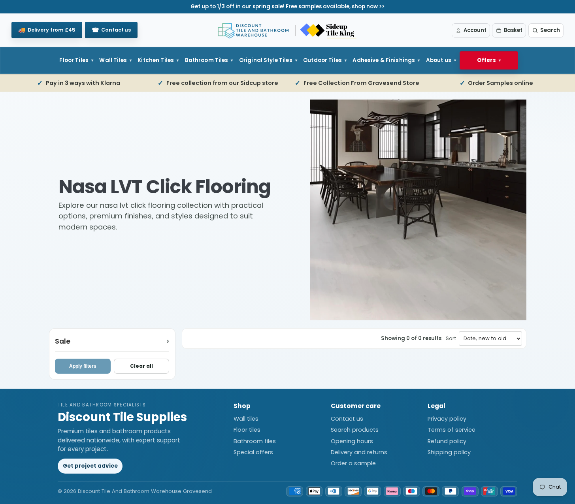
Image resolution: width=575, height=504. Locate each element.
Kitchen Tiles (156, 60)
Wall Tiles (112, 60)
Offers (486, 60)
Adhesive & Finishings (384, 60)
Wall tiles (246, 419)
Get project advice (90, 466)
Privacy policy (447, 419)
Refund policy (447, 441)
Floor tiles (247, 430)
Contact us (347, 419)
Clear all (141, 366)
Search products (355, 430)
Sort (451, 338)
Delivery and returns (359, 452)
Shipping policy (449, 452)
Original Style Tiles (265, 60)
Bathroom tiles (255, 441)
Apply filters (82, 366)
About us (438, 60)
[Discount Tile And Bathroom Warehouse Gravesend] (288, 30)
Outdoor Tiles (322, 60)
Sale (62, 341)
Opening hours (352, 441)
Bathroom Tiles (206, 60)
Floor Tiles (73, 60)
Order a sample (353, 463)
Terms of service (451, 430)
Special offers (253, 452)
